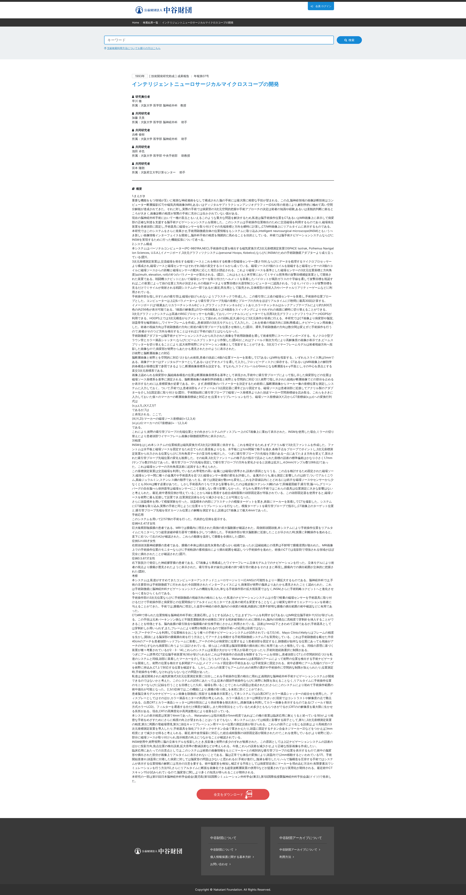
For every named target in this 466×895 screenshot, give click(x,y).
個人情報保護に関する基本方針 (230, 857)
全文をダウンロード (228, 794)
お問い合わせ (219, 864)
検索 (351, 40)
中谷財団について (222, 849)
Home (135, 22)
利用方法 (285, 857)
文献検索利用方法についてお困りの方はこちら (134, 48)
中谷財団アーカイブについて (298, 849)
